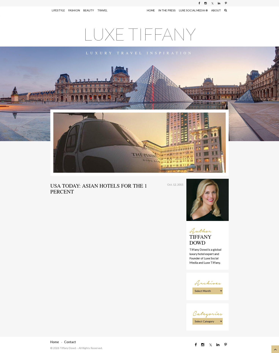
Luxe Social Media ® (193, 10)
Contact (70, 342)
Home (151, 10)
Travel (102, 10)
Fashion (74, 10)
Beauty (88, 10)
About (216, 10)
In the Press (167, 10)
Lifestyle (58, 10)
